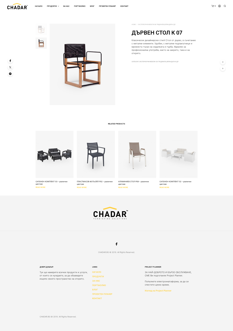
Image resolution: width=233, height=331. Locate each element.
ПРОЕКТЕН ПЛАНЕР (107, 6)
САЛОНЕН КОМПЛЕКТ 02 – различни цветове (175, 182)
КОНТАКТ (97, 298)
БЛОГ (92, 6)
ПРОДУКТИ (52, 6)
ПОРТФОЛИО (79, 6)
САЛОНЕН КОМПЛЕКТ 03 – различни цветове (51, 182)
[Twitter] (10, 67)
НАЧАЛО (38, 6)
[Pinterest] (10, 73)
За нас (66, 6)
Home (134, 24)
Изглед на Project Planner (158, 290)
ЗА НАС (96, 281)
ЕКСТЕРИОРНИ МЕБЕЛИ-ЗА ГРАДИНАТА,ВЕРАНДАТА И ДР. (157, 24)
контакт (124, 6)
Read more (40, 187)
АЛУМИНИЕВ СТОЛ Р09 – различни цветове (133, 182)
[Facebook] (10, 60)
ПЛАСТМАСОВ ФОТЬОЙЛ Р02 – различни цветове (95, 182)
